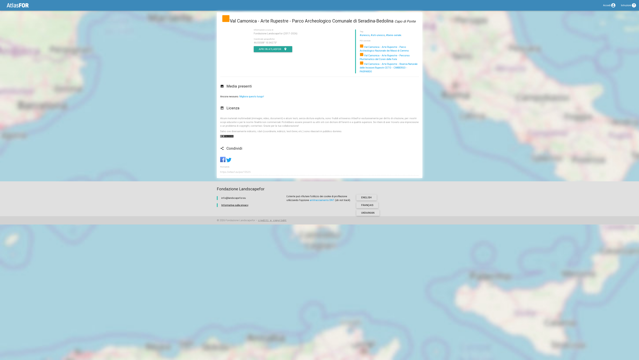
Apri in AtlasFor (270, 49)
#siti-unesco (378, 35)
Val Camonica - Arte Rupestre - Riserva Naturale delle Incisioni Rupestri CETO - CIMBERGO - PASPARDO (389, 67)
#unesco (365, 35)
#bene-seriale (393, 35)
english (366, 197)
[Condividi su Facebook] (223, 161)
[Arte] (226, 21)
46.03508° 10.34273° (265, 42)
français (367, 205)
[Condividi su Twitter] (228, 161)
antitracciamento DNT (322, 200)
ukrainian (368, 212)
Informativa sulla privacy (234, 205)
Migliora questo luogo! (251, 96)
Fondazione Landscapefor (240, 220)
